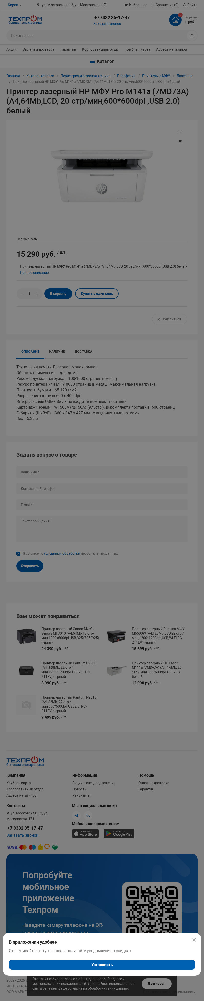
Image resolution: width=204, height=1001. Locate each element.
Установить (102, 964)
